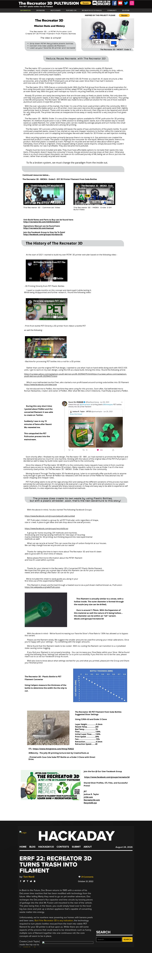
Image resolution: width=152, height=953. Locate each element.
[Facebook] (114, 3)
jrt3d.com (88, 797)
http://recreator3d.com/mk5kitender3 (41, 222)
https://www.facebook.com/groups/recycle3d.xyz (46, 528)
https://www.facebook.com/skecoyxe (40, 384)
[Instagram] (132, 3)
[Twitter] (126, 3)
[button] (85, 3)
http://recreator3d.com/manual (38, 228)
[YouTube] (120, 3)
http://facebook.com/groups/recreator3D (43, 234)
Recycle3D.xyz (90, 803)
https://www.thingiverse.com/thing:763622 (53, 748)
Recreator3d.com (92, 800)
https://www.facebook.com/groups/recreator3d (107, 777)
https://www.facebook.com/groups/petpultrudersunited (50, 516)
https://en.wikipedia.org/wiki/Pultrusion (42, 587)
